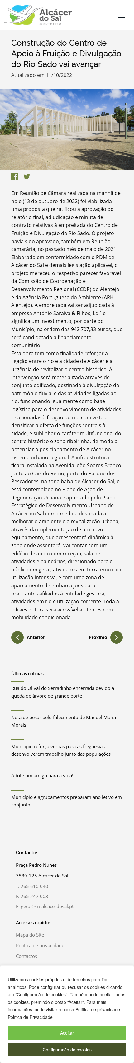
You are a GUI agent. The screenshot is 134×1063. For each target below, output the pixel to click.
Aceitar (67, 1033)
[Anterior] (17, 638)
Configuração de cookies (67, 1049)
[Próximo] (116, 637)
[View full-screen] (67, 129)
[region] (67, 1014)
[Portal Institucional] (36, 15)
